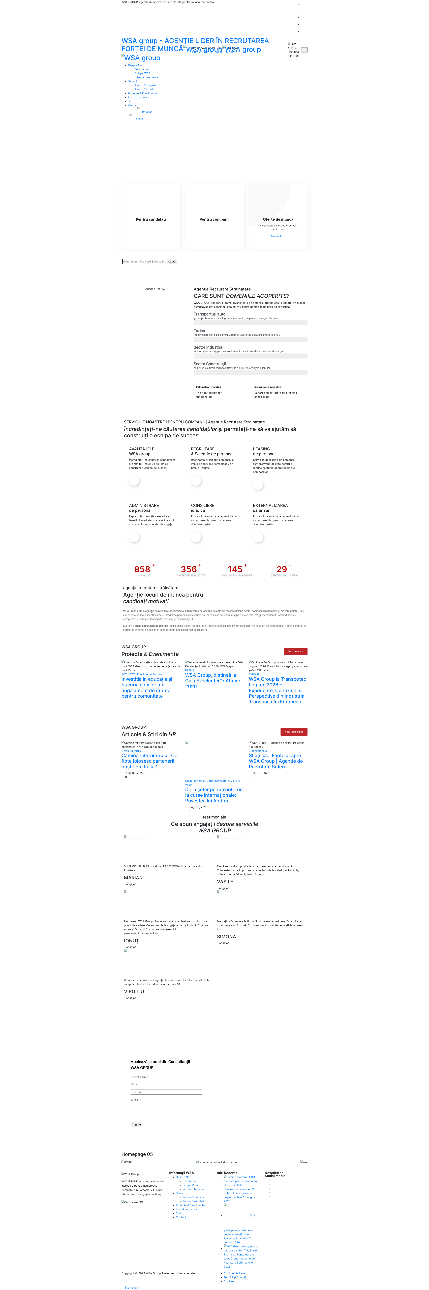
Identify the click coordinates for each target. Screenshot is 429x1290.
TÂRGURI (254, 674)
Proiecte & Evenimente (142, 93)
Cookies (229, 1281)
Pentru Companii (145, 85)
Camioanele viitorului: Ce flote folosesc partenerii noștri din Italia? (149, 761)
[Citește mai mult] (134, 481)
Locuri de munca (138, 97)
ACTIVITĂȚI (128, 674)
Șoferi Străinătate (218, 780)
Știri (130, 101)
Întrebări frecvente (146, 77)
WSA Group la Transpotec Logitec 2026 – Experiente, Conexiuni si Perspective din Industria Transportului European (277, 690)
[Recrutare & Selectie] (196, 481)
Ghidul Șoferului (131, 750)
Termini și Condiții (235, 1277)
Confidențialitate (234, 1273)
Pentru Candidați (145, 89)
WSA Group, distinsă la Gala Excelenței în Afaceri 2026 (213, 680)
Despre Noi (135, 65)
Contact (133, 105)
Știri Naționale (258, 750)
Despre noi (142, 69)
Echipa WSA (142, 73)
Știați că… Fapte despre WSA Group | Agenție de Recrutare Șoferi (276, 761)
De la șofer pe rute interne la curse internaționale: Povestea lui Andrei (214, 795)
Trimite (136, 1124)
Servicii (132, 81)
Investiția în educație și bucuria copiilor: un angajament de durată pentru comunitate (146, 687)
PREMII (189, 670)
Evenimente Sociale (149, 674)
